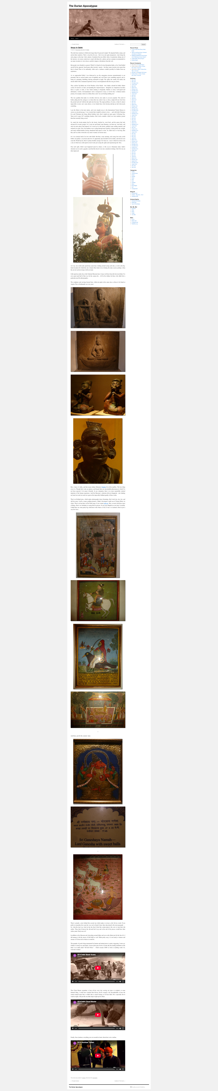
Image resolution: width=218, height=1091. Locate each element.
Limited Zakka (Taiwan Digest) (138, 58)
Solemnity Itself (135, 196)
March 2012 (134, 139)
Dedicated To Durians (136, 200)
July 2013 (134, 127)
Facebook (134, 208)
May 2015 (134, 103)
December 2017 (135, 90)
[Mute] (120, 981)
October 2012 (134, 129)
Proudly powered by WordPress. (138, 1087)
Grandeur (133, 182)
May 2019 (134, 81)
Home (72, 38)
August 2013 (134, 126)
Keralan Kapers (135, 60)
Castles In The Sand (120, 44)
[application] (98, 968)
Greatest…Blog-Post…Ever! (137, 194)
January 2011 (134, 161)
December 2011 (135, 144)
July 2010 (134, 165)
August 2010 (134, 164)
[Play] (73, 981)
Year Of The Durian (136, 204)
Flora (133, 179)
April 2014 (134, 121)
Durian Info (134, 202)
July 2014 (134, 116)
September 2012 (135, 130)
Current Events (135, 173)
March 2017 (134, 99)
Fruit (133, 181)
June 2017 (134, 95)
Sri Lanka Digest (140, 64)
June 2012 (134, 135)
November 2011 (135, 145)
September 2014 (135, 113)
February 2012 (135, 141)
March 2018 (134, 87)
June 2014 (134, 118)
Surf (132, 187)
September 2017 (135, 92)
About (76, 38)
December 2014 (135, 109)
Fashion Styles (135, 73)
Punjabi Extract (75, 44)
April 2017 (134, 98)
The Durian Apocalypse (83, 6)
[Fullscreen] (123, 981)
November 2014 (135, 110)
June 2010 (134, 167)
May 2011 (134, 155)
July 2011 (134, 152)
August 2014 (134, 115)
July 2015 (134, 101)
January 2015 (134, 107)
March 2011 (134, 158)
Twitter (133, 213)
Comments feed (135, 222)
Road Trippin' (134, 185)
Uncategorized (134, 188)
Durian (133, 174)
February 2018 (135, 89)
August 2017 (134, 93)
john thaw (134, 72)
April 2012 (134, 138)
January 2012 (134, 142)
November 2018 (135, 83)
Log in (133, 219)
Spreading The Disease (141, 72)
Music (133, 184)
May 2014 (134, 119)
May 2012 (134, 136)
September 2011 (135, 148)
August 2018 (134, 84)
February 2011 (135, 159)
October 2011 (134, 147)
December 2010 (135, 162)
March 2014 (134, 122)
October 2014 (134, 112)
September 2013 (135, 124)
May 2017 (134, 96)
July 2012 (134, 133)
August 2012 (134, 132)
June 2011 (134, 153)
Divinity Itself (134, 193)
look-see (106, 503)
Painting (104, 487)
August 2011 (134, 150)
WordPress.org (135, 223)
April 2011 (134, 156)
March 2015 (134, 104)
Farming (133, 176)
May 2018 (134, 86)
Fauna (133, 178)
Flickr (133, 210)
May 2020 (134, 80)
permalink (95, 1078)
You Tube (134, 214)
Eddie (87, 49)
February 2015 (135, 106)
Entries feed (134, 220)
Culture (83, 1078)
